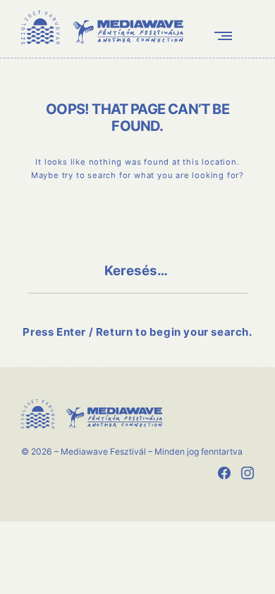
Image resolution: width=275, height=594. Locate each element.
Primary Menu (226, 35)
